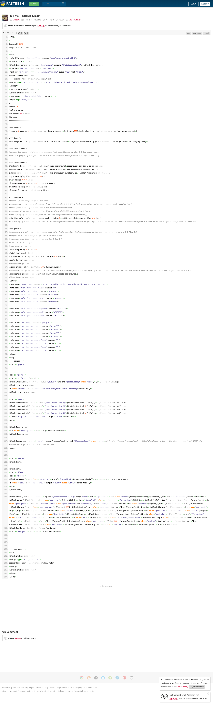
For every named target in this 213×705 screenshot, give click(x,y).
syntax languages (26, 687)
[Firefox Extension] (89, 677)
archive (39, 687)
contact (92, 691)
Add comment (75, 20)
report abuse (81, 691)
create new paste (8, 687)
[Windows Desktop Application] (103, 677)
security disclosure (58, 691)
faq (46, 687)
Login (193, 3)
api (71, 687)
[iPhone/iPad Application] (96, 677)
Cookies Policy (182, 686)
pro (96, 687)
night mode (62, 687)
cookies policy (26, 691)
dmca (70, 691)
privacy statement (9, 691)
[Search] (63, 3)
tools (52, 687)
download (197, 33)
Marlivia (16, 20)
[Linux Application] (131, 677)
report (206, 33)
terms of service (41, 691)
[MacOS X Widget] (117, 677)
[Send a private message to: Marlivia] (22, 20)
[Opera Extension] (124, 677)
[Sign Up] (164, 696)
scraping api (80, 687)
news (90, 687)
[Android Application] (110, 677)
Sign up (205, 3)
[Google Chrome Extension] (81, 677)
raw (188, 33)
